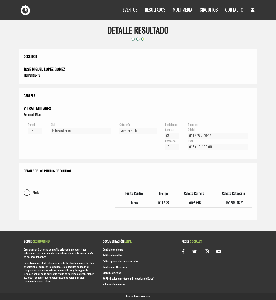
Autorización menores (114, 284)
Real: (190, 141)
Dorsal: (32, 125)
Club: (53, 125)
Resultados (155, 9)
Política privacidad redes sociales (120, 261)
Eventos (130, 9)
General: (169, 130)
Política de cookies (112, 255)
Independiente (32, 75)
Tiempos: (193, 125)
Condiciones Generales (115, 267)
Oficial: (191, 130)
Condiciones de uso (113, 249)
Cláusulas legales (112, 273)
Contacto (234, 9)
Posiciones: (171, 125)
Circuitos (209, 9)
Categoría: (124, 125)
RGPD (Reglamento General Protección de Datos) (128, 278)
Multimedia (182, 9)
